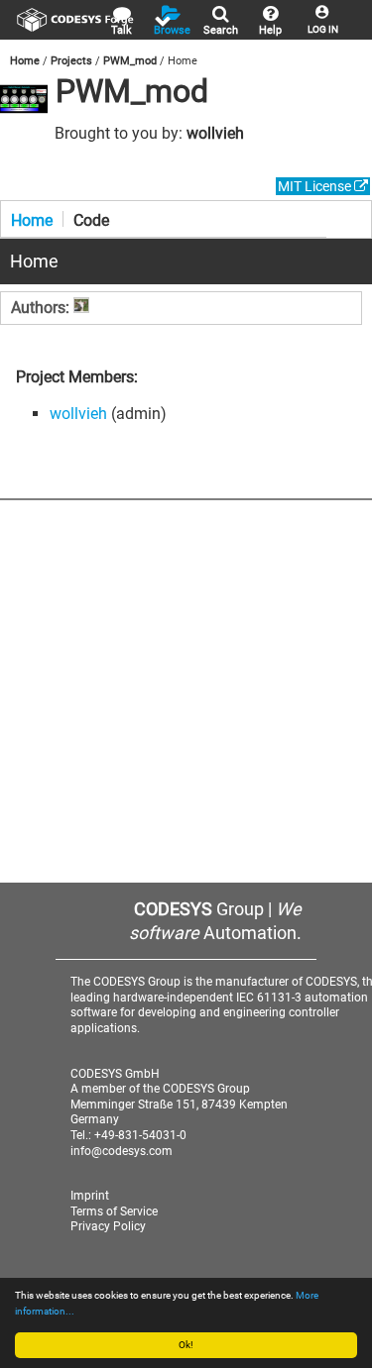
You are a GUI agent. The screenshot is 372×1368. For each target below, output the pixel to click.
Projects (71, 60)
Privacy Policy (108, 1226)
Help (270, 30)
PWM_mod (130, 60)
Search (220, 30)
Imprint (89, 1196)
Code (91, 219)
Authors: (42, 307)
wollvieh (215, 133)
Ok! (186, 1344)
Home (25, 60)
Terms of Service (114, 1211)
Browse (172, 30)
